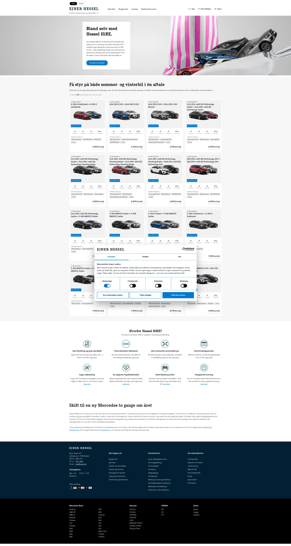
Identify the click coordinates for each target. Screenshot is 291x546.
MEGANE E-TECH (136, 523)
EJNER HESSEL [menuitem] (84, 9)
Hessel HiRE (92, 13)
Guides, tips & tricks (116, 469)
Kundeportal (152, 476)
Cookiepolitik (193, 459)
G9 (162, 512)
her (153, 273)
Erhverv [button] (81, 3)
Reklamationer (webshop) (157, 486)
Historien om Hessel (195, 463)
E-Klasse (72, 526)
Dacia (195, 505)
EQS (100, 509)
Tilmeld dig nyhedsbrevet (118, 480)
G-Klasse (101, 515)
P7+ (162, 515)
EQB (71, 531)
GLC (100, 523)
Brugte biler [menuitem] (123, 9)
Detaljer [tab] (145, 257)
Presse (190, 476)
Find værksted (153, 466)
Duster (195, 509)
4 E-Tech (133, 509)
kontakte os (106, 430)
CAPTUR (133, 518)
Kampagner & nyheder (117, 473)
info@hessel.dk (80, 464)
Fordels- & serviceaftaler (117, 466)
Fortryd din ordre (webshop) (158, 490)
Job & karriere (193, 466)
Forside (71, 13)
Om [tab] (179, 257)
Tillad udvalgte (145, 295)
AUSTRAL (133, 515)
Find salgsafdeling (155, 463)
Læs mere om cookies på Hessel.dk (170, 273)
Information (192, 483)
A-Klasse (72, 509)
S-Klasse (101, 534)
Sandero (196, 515)
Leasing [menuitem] (135, 9)
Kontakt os (152, 469)
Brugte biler (113, 459)
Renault (133, 505)
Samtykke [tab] (111, 257)
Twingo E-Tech (135, 528)
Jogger (196, 512)
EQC (71, 534)
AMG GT (72, 512)
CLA (70, 523)
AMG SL (72, 515)
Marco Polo (102, 531)
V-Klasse (101, 537)
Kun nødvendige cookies (113, 295)
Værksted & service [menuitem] (148, 9)
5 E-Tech (133, 512)
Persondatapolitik (194, 473)
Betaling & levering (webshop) (159, 480)
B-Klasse (72, 518)
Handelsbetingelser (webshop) (159, 483)
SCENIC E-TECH (135, 526)
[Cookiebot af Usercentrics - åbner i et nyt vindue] (184, 249)
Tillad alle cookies (178, 295)
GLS (99, 528)
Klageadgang (153, 473)
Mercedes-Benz (76, 505)
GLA (100, 518)
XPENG (164, 505)
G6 (162, 509)
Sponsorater (192, 480)
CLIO (131, 520)
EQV (100, 512)
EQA (71, 528)
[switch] (132, 285)
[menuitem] (191, 9)
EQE (71, 537)
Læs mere (93, 357)
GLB (100, 520)
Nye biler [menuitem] (111, 9)
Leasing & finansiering (81, 13)
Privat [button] (73, 3)
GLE (99, 526)
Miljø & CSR (192, 469)
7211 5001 (79, 461)
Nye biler (112, 463)
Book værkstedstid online (157, 459)
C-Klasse (72, 520)
